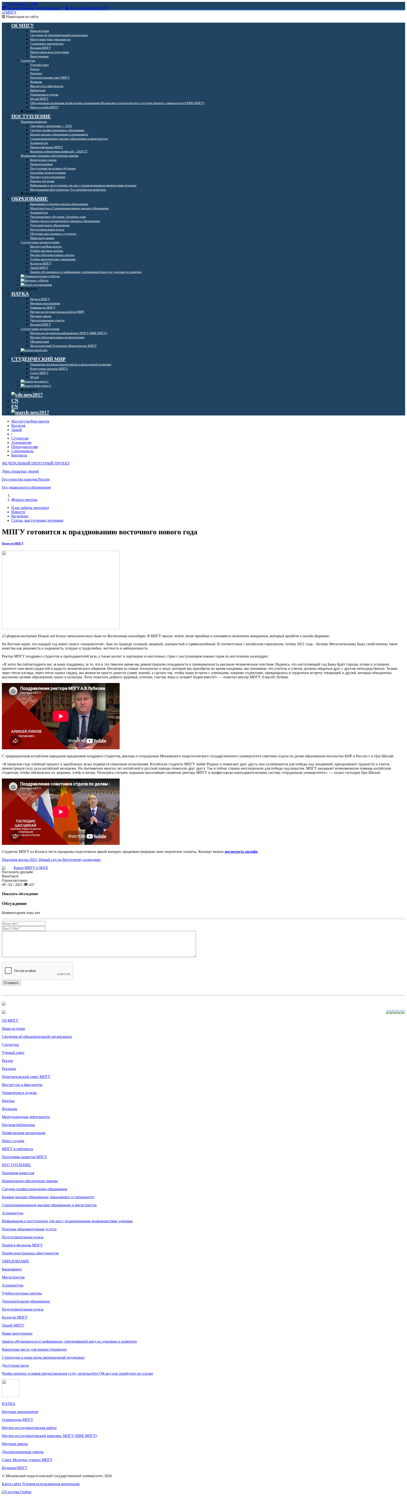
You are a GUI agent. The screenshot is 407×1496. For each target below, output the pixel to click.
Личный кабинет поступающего (34, 8)
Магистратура (13, 1277)
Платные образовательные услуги (29, 1229)
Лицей (16, 430)
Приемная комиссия (18, 1173)
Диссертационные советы (23, 1452)
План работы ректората (30, 508)
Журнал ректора (24, 500)
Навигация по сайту (22, 17)
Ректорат (9, 1069)
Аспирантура (12, 1213)
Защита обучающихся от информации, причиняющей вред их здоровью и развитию (69, 1341)
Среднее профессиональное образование (34, 1189)
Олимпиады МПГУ (17, 1420)
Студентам (19, 438)
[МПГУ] (9, 12)
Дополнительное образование (26, 1301)
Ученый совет (13, 1053)
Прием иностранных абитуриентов (30, 1253)
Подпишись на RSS (21, 4)
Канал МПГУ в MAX (31, 868)
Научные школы (15, 1444)
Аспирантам (21, 442)
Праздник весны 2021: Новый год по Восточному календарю (51, 860)
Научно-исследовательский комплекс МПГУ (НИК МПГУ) (49, 1436)
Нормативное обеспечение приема (30, 1181)
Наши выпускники (17, 1333)
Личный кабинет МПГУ (89, 8)
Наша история (13, 1029)
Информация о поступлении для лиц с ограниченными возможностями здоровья (67, 1221)
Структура (10, 1045)
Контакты (19, 455)
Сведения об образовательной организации (37, 1037)
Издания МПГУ (14, 1468)
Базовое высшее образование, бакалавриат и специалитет (48, 1197)
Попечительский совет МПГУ (26, 1077)
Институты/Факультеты (30, 421)
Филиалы (9, 1109)
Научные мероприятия (20, 1412)
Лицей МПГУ (13, 1325)
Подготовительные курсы (23, 1237)
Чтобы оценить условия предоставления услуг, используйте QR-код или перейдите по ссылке (77, 1373)
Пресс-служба (13, 1141)
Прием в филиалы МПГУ (22, 1245)
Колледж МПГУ (15, 1317)
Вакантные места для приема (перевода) (34, 1349)
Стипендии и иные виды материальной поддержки (43, 1357)
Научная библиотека (18, 1125)
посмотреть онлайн (241, 852)
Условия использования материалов (51, 1484)
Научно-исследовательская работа (29, 1428)
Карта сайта (11, 1484)
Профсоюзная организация (23, 1133)
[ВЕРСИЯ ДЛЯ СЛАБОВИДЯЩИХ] (27, 395)
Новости (18, 512)
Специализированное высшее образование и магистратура (49, 1205)
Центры (8, 1101)
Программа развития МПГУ (24, 1157)
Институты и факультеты (22, 1085)
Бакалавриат (12, 1269)
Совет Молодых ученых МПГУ (27, 1460)
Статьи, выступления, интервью (37, 520)
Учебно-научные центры (22, 1293)
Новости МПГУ (13, 543)
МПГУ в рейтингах (17, 1149)
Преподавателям (24, 447)
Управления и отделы (19, 1093)
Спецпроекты (22, 451)
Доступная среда (15, 1365)
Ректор (7, 1061)
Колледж (18, 425)
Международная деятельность (26, 1117)
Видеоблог (20, 516)
